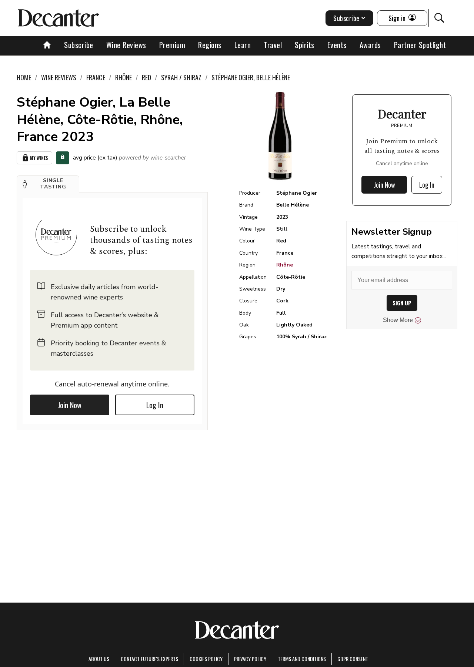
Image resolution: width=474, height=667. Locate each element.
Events (337, 44)
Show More (398, 320)
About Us (99, 659)
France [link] (95, 77)
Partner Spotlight (420, 44)
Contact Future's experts (149, 659)
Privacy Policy (250, 659)
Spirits (304, 44)
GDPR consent (352, 659)
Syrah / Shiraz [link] (181, 77)
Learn (242, 44)
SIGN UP (402, 303)
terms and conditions (302, 659)
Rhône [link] (123, 77)
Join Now (69, 404)
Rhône (284, 264)
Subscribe (78, 44)
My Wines (39, 158)
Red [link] (146, 77)
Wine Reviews (126, 44)
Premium (172, 44)
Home (24, 77)
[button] (48, 184)
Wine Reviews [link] (58, 77)
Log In (154, 404)
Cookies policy (206, 659)
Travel (273, 44)
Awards (370, 44)
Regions (209, 44)
